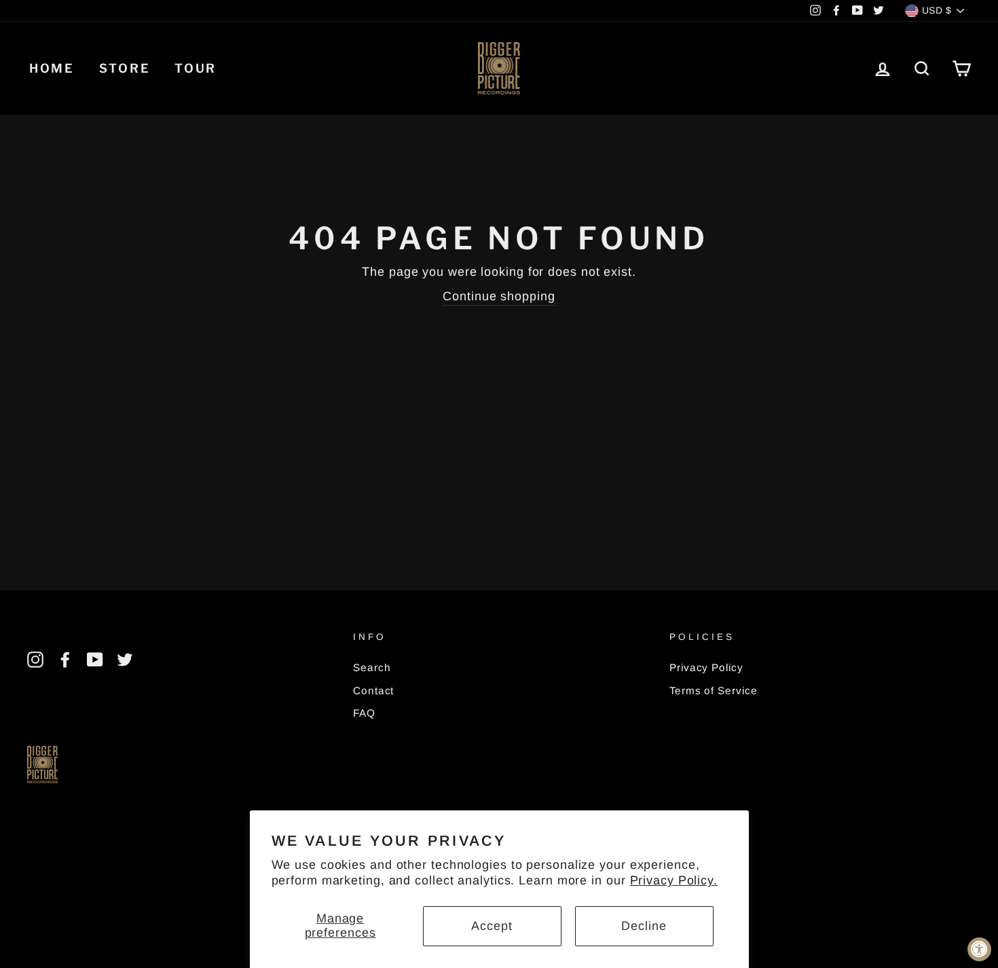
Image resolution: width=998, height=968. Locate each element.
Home (52, 68)
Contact (373, 690)
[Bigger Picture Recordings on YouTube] (95, 659)
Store (125, 68)
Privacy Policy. (674, 880)
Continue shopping (499, 296)
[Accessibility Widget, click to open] (979, 949)
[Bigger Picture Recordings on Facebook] (65, 659)
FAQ (364, 713)
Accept (491, 926)
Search (371, 667)
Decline (643, 926)
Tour (195, 68)
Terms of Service (713, 690)
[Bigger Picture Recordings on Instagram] (35, 659)
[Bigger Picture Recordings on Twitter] (125, 659)
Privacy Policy (706, 667)
